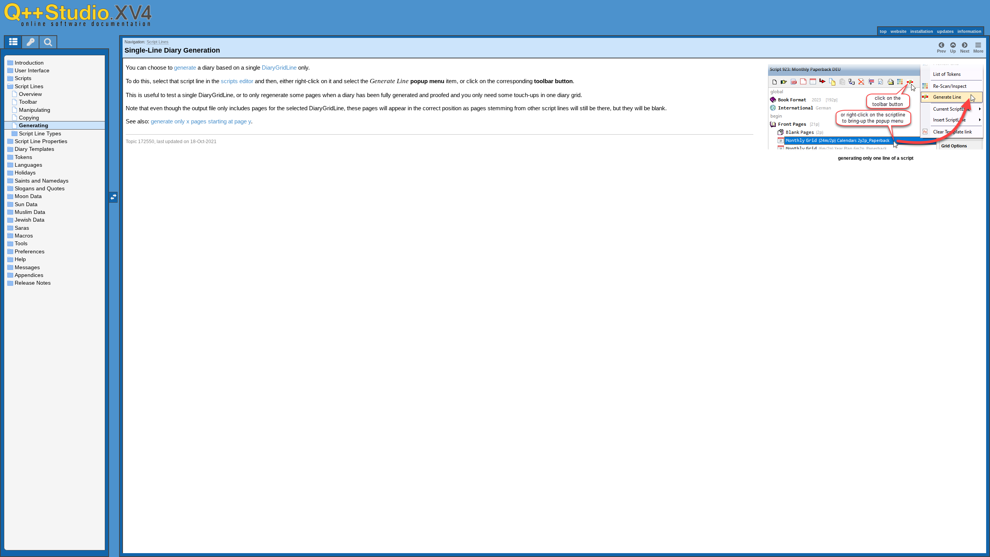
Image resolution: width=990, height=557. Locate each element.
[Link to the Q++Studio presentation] (85, 14)
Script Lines (158, 41)
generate (185, 67)
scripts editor (237, 81)
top (883, 31)
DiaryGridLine (279, 67)
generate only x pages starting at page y (201, 121)
